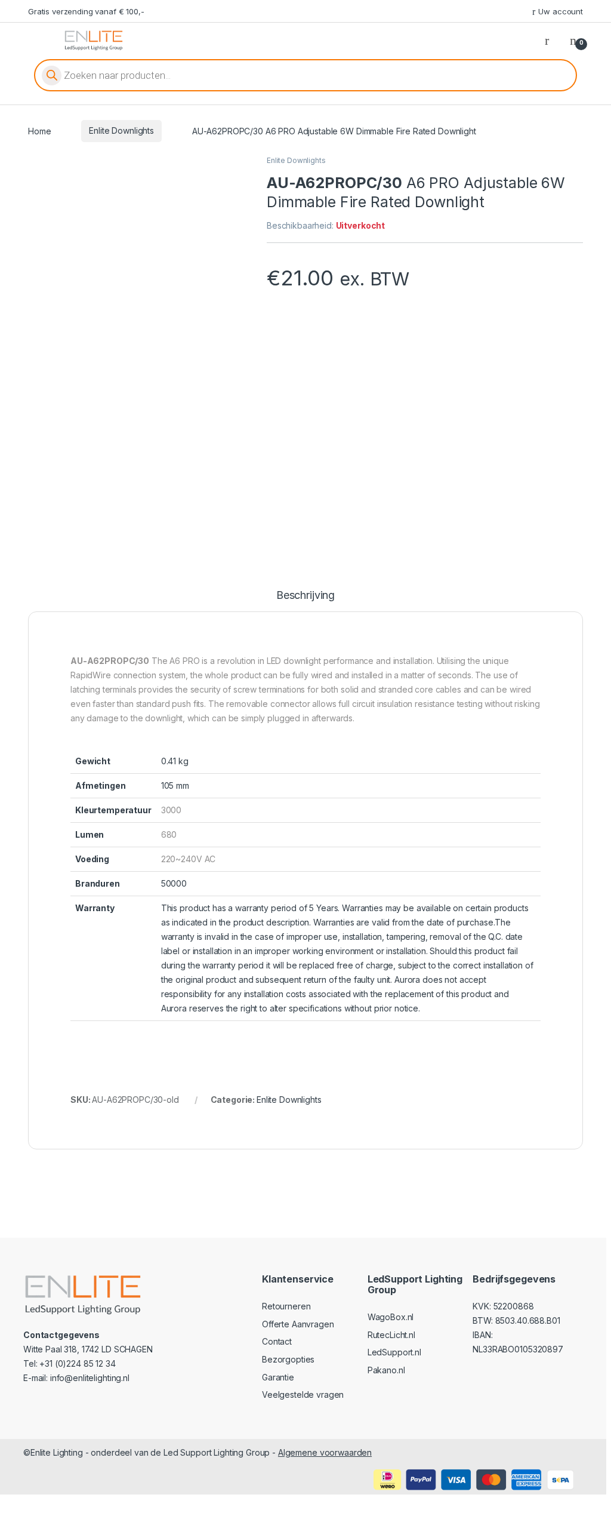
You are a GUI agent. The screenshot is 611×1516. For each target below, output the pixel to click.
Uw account (560, 11)
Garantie (278, 1377)
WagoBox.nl (391, 1317)
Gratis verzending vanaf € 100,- (86, 11)
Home (39, 130)
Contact (277, 1341)
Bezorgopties (288, 1359)
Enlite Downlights (121, 130)
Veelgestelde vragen (303, 1394)
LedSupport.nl (394, 1352)
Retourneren (286, 1306)
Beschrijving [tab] (305, 595)
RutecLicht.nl (391, 1335)
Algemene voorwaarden (325, 1452)
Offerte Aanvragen (298, 1324)
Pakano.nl (386, 1370)
